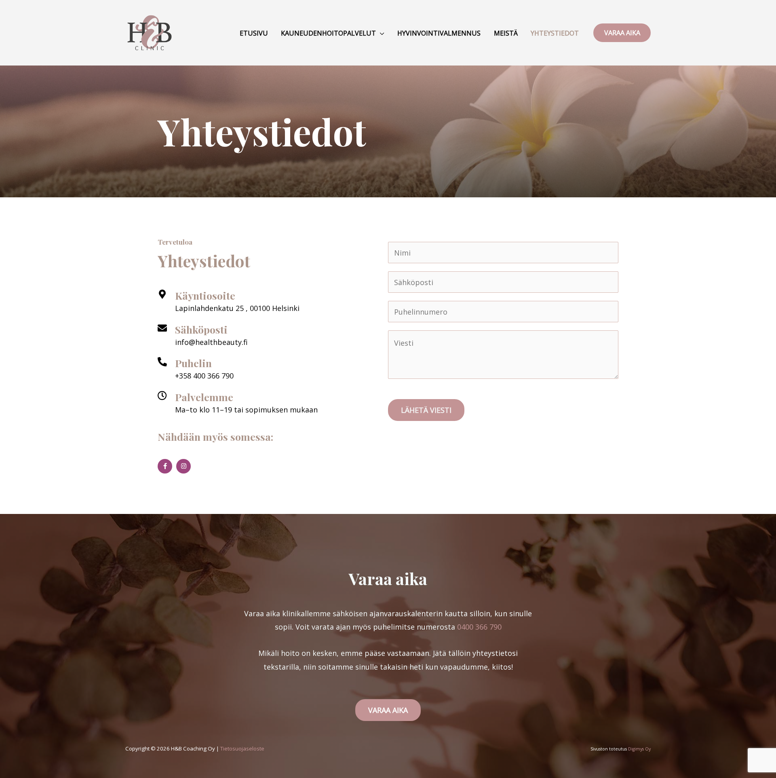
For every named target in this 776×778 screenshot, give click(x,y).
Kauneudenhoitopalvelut (328, 33)
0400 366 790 (479, 627)
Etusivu (254, 33)
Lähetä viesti (426, 410)
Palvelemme (204, 397)
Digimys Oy (639, 749)
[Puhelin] (162, 361)
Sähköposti (201, 329)
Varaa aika (388, 710)
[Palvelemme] (162, 395)
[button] (622, 32)
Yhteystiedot (555, 33)
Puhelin (193, 363)
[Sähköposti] (162, 328)
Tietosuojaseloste (242, 748)
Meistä (506, 33)
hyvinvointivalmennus (439, 33)
